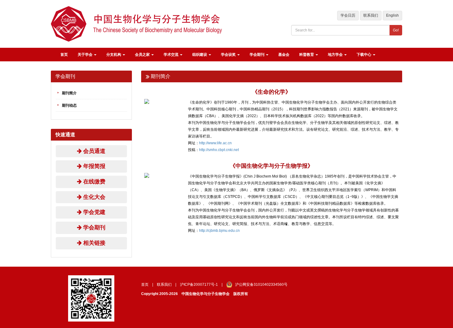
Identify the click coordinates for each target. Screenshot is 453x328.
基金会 (283, 54)
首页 (64, 54)
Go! (396, 30)
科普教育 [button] (307, 54)
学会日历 (348, 15)
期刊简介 (69, 93)
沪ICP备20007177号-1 (199, 284)
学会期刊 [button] (257, 54)
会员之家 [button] (143, 54)
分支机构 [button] (114, 54)
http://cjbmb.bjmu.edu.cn (219, 230)
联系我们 (370, 15)
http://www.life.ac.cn (215, 143)
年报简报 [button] (93, 166)
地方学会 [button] (336, 54)
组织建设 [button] (200, 54)
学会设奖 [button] (229, 54)
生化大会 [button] (93, 197)
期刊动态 (69, 105)
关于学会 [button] (85, 54)
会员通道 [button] (93, 151)
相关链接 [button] (93, 243)
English (392, 15)
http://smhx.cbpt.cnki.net (219, 150)
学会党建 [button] (93, 212)
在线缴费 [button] (93, 181)
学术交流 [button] (171, 54)
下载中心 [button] (364, 54)
